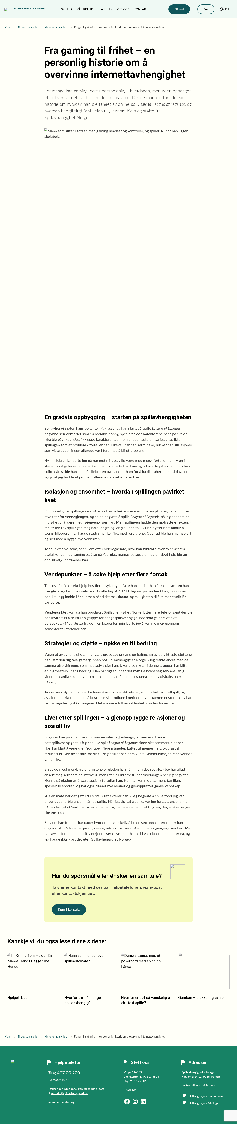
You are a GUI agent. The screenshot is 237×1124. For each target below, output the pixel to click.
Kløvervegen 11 (191, 1076)
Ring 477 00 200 (63, 1073)
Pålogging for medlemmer (206, 1096)
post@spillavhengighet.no (198, 1085)
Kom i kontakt (69, 909)
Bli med (179, 9)
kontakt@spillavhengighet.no (69, 1093)
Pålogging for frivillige (204, 1103)
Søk (205, 9)
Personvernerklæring (60, 1102)
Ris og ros (130, 1090)
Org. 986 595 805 (135, 1081)
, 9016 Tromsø (211, 1076)
